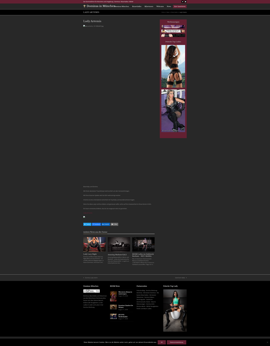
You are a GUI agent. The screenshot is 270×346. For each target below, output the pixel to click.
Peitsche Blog (141, 290)
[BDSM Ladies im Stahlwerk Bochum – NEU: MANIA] (143, 244)
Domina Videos (149, 297)
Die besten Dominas (149, 293)
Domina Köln (150, 304)
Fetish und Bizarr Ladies (144, 308)
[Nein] (267, 342)
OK (162, 342)
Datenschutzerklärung (176, 342)
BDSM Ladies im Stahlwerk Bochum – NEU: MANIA (143, 255)
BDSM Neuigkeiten (152, 306)
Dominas (139, 293)
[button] (87, 224)
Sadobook (149, 299)
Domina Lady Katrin (91, 278)
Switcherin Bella (180, 278)
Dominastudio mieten (143, 302)
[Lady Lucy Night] (94, 244)
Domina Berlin (141, 306)
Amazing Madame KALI (117, 255)
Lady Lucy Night (90, 254)
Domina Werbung (151, 290)
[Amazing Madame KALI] (119, 244)
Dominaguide (141, 299)
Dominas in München (101, 6)
